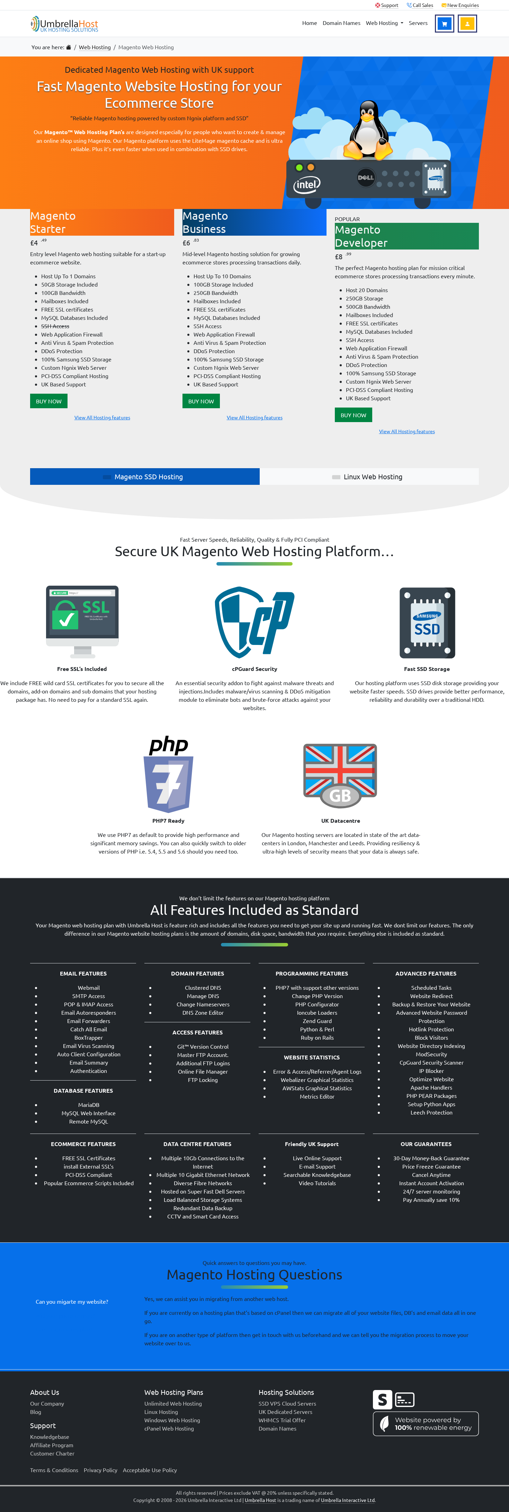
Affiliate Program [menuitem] (51, 1444)
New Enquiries (462, 5)
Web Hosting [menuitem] (382, 22)
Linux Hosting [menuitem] (161, 1411)
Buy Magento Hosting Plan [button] (49, 401)
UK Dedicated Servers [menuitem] (285, 1411)
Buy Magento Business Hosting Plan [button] (201, 401)
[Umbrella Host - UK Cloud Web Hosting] (64, 23)
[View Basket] (444, 24)
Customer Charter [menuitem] (52, 1453)
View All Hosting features (102, 417)
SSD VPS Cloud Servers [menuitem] (287, 1403)
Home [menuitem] (309, 22)
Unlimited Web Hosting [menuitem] (173, 1403)
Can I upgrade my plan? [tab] (64, 1329)
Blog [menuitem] (35, 1411)
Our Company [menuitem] (47, 1403)
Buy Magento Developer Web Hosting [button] (353, 415)
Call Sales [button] (422, 5)
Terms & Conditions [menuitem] (54, 1469)
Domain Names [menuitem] (341, 22)
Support (389, 5)
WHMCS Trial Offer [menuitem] (282, 1419)
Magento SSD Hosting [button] (149, 476)
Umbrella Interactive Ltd (348, 1500)
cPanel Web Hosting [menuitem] (169, 1428)
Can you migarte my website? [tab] (72, 1301)
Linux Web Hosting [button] (373, 476)
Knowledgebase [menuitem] (49, 1436)
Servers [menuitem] (418, 22)
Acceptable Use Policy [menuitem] (150, 1469)
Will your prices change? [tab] (65, 1315)
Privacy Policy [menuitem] (100, 1469)
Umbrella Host (260, 1500)
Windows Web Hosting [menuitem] (172, 1419)
